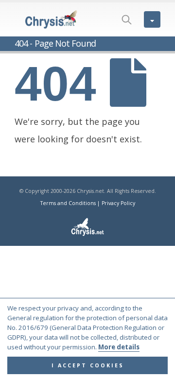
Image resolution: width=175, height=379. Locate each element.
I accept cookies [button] (88, 365)
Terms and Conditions (68, 203)
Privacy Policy (118, 203)
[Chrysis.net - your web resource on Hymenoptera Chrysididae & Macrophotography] (51, 19)
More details (119, 347)
